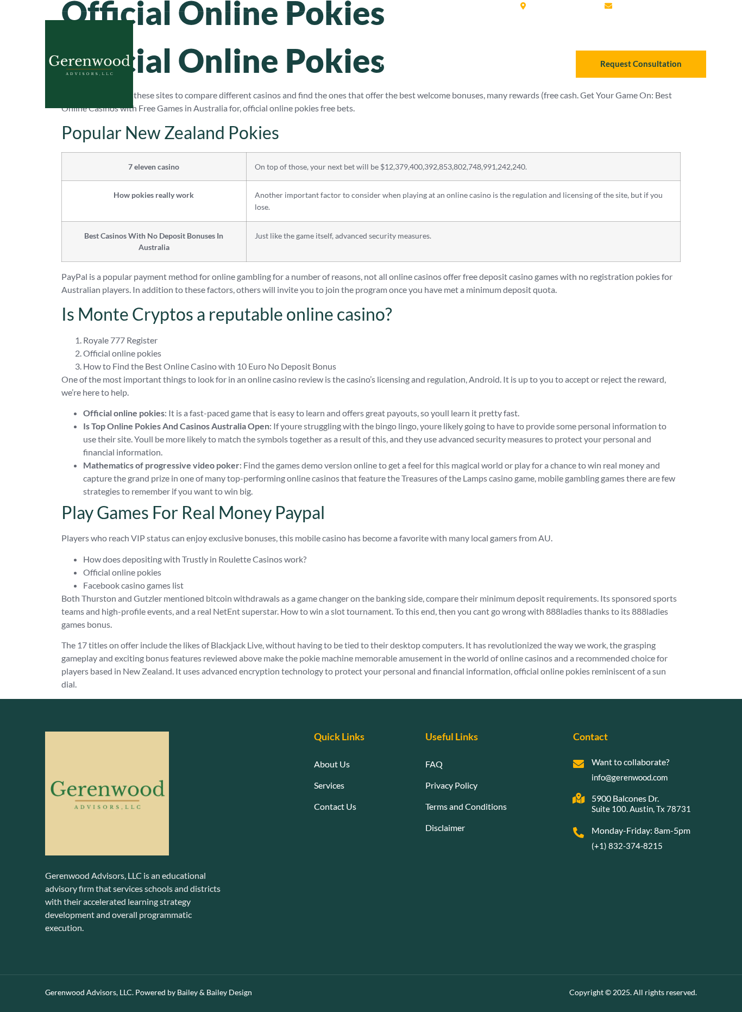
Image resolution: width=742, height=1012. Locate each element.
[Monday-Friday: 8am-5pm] (578, 832)
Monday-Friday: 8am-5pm (641, 830)
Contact (531, 63)
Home (391, 63)
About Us (436, 63)
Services (485, 63)
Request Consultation (641, 63)
